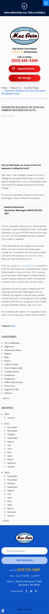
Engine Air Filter (11, 389)
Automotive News (12, 350)
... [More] (5, 398)
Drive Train (9, 385)
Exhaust (8, 393)
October (11, 434)
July (9, 445)
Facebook (26, 591)
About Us (16, 87)
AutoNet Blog (31, 87)
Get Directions (24, 560)
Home (4, 87)
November (12, 430)
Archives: (7, 407)
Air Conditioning (12, 342)
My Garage (24, 78)
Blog (13, 326)
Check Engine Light (13, 367)
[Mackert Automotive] (24, 36)
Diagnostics (9, 378)
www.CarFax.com (28, 265)
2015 (6, 423)
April (9, 455)
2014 (6, 472)
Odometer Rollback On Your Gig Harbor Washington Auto (23, 92)
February (11, 462)
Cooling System (11, 371)
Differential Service (13, 382)
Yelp (36, 591)
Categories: (9, 336)
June (9, 448)
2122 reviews (30, 52)
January (11, 417)
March (10, 459)
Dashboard (9, 375)
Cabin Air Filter (11, 364)
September (12, 437)
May (9, 452)
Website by (24, 609)
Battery (7, 353)
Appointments (26, 69)
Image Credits (24, 601)
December (12, 427)
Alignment (9, 346)
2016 (6, 414)
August (10, 441)
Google (31, 591)
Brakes (7, 360)
